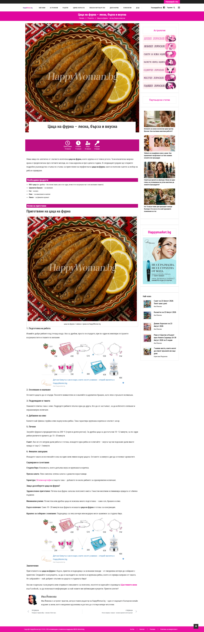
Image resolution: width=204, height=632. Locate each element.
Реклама (152, 629)
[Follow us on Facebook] (164, 7)
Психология (127, 8)
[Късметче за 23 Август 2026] (147, 315)
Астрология (54, 8)
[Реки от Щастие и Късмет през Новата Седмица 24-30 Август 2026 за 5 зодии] (147, 338)
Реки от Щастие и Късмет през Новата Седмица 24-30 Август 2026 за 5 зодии (165, 337)
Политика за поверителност (169, 629)
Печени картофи (43, 480)
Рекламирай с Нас (172, 2)
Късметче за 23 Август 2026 (165, 312)
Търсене (170, 7)
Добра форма (114, 8)
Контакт (142, 629)
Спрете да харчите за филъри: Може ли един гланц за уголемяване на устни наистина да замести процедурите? (159, 182)
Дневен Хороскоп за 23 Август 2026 (163, 324)
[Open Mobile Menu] (179, 7)
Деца (137, 8)
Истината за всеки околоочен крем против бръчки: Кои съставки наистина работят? (158, 130)
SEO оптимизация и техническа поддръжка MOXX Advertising (65, 629)
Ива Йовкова (158, 306)
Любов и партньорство (97, 8)
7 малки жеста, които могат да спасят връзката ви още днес (165, 351)
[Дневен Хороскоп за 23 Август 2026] (147, 326)
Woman (27, 8)
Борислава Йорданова (160, 356)
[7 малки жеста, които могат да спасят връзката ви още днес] (147, 351)
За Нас (132, 629)
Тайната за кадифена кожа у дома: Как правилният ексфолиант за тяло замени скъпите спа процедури (158, 155)
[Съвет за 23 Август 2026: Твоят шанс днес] (147, 304)
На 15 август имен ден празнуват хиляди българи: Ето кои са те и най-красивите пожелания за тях (158, 208)
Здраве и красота (79, 8)
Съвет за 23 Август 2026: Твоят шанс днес (164, 302)
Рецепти (65, 8)
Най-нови (42, 8)
